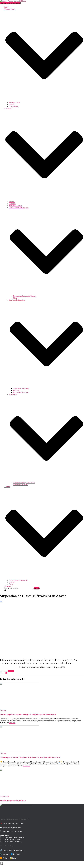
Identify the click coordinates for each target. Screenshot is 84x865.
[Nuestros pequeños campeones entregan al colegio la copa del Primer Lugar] (19, 708)
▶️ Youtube (4, 858)
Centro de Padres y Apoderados (24, 483)
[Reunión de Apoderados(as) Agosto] (19, 794)
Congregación (13, 106)
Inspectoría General (15, 206)
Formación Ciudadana (20, 392)
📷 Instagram (4, 854)
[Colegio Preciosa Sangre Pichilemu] (13, 1)
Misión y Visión (14, 102)
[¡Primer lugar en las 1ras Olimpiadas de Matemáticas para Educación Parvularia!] (19, 751)
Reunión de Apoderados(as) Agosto (13, 800)
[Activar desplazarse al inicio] (1, 863)
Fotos (11, 584)
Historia (11, 104)
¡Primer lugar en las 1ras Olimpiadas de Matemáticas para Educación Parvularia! (30, 757)
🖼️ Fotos (13, 858)
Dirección (12, 204)
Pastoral (16, 390)
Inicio (6, 7)
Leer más (12, 723)
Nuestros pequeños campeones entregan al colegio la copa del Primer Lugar (28, 714)
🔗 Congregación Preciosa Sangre (12, 850)
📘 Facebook (15, 854)
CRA (15, 298)
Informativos (4, 796)
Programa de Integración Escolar (24, 296)
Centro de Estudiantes (20, 485)
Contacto (7, 586)
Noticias (11, 582)
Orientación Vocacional (21, 388)
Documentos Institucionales (18, 580)
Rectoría (12, 202)
